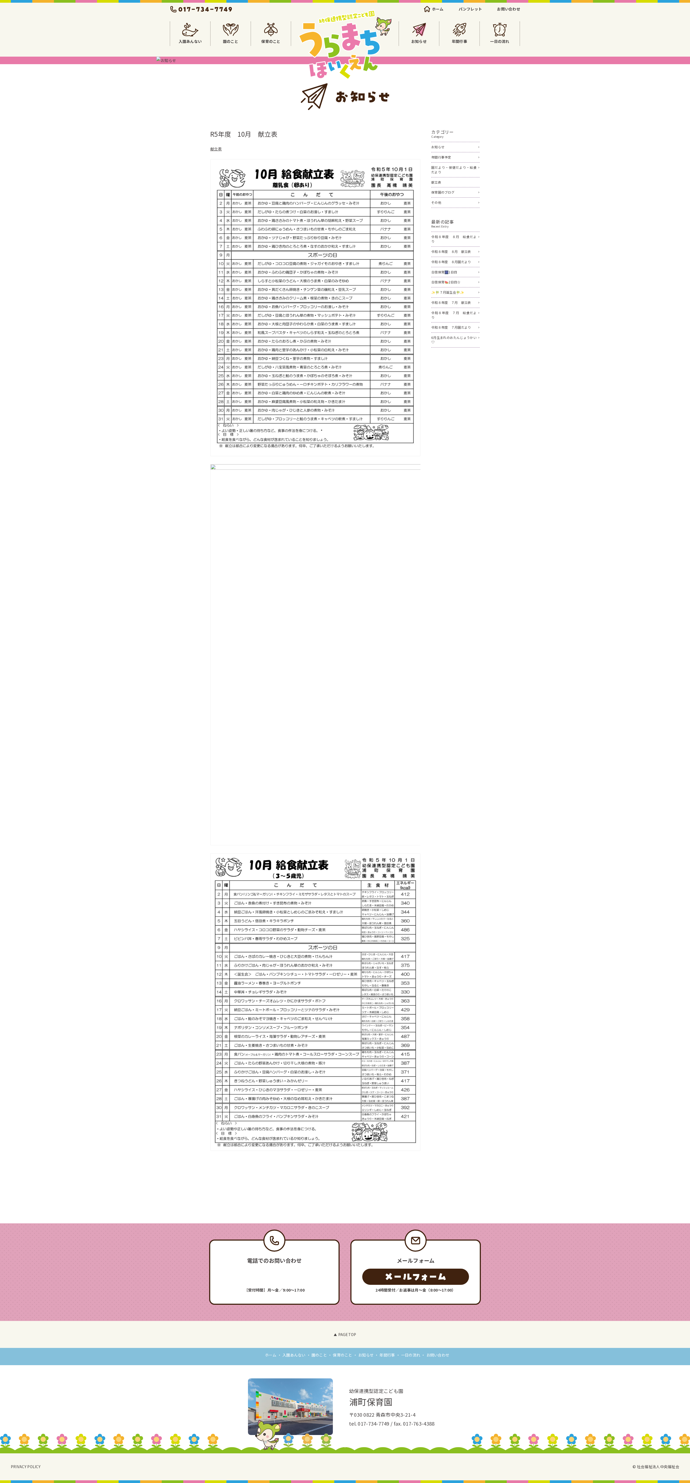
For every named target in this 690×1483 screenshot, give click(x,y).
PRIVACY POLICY (25, 1466)
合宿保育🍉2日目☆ (446, 282)
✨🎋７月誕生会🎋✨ (447, 292)
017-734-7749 (373, 1423)
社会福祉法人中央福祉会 (658, 1466)
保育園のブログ (442, 192)
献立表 (216, 149)
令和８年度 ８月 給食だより (454, 238)
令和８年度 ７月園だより (451, 327)
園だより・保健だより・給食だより (454, 169)
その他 (436, 202)
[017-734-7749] (274, 1277)
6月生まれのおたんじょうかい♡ (454, 339)
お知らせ (437, 147)
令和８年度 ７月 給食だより (454, 315)
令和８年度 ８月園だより (451, 261)
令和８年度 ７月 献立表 (451, 302)
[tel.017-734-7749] (201, 9)
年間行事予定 (441, 157)
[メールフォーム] (415, 1277)
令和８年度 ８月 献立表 (451, 251)
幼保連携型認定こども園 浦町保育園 (345, 45)
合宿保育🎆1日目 (444, 272)
